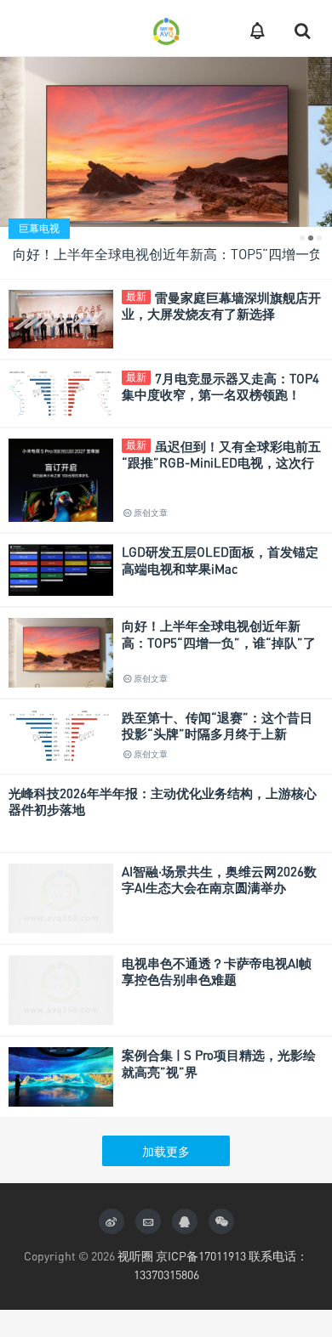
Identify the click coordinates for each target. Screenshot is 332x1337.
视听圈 (135, 1256)
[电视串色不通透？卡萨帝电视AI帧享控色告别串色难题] (61, 988)
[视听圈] (166, 28)
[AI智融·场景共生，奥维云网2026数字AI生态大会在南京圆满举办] (61, 896)
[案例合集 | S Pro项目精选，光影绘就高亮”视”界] (61, 1075)
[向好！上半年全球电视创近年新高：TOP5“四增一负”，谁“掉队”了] (166, 166)
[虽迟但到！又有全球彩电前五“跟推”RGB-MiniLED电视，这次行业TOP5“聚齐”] (61, 513)
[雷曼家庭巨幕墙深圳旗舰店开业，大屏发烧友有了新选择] (61, 317)
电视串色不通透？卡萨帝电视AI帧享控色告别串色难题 (217, 971)
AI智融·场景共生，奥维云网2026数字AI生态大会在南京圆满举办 (219, 880)
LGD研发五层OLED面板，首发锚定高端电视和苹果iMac (220, 560)
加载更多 (166, 1151)
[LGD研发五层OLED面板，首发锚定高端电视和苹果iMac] (61, 568)
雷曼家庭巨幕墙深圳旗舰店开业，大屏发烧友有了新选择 (221, 306)
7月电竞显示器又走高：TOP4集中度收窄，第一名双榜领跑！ (220, 387)
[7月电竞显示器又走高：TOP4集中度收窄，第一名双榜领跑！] (61, 391)
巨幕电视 (39, 228)
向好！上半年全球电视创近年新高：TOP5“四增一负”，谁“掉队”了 (219, 634)
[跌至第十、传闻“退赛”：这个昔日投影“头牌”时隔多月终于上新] (61, 735)
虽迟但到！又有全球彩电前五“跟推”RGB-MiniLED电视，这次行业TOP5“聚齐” (221, 463)
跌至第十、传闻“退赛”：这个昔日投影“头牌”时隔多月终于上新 (217, 726)
